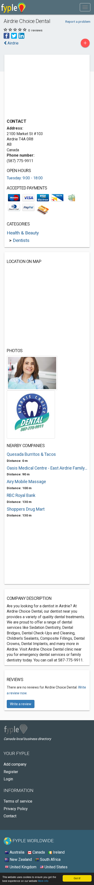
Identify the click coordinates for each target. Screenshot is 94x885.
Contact (10, 816)
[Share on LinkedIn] (21, 35)
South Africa (49, 859)
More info (43, 881)
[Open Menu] (85, 7)
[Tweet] (14, 35)
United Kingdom (22, 867)
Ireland (58, 852)
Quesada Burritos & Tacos (31, 454)
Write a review (20, 704)
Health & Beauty (23, 233)
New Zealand (20, 859)
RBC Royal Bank (21, 495)
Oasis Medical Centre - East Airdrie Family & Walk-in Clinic (47, 468)
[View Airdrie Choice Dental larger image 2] (31, 414)
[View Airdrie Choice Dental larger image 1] (32, 372)
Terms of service (18, 801)
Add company (15, 764)
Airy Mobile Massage (26, 481)
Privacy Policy (16, 808)
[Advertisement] (43, 87)
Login (8, 779)
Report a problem (77, 21)
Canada (38, 852)
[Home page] (13, 7)
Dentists (21, 240)
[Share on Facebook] (6, 35)
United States (55, 867)
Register (11, 771)
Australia (16, 852)
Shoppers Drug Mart (26, 509)
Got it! (77, 878)
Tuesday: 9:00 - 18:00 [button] (25, 178)
